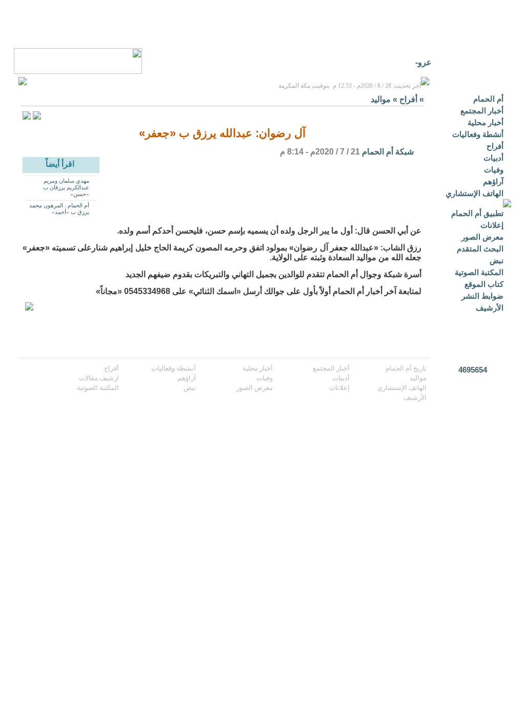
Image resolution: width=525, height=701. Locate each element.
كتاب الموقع (484, 284)
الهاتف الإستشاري (474, 193)
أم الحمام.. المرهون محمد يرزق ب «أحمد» (59, 208)
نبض (496, 260)
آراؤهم (493, 181)
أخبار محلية (485, 122)
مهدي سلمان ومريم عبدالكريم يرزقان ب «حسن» (66, 187)
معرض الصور (482, 236)
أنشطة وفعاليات (477, 134)
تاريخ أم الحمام (406, 368)
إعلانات (491, 225)
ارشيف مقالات (99, 378)
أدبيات (493, 157)
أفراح (495, 146)
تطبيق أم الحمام (477, 213)
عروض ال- (413, 62)
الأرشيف (489, 307)
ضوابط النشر (482, 295)
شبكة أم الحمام (388, 151)
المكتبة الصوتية (479, 272)
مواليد (381, 99)
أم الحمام (488, 98)
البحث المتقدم (480, 248)
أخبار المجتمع (481, 110)
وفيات (493, 169)
